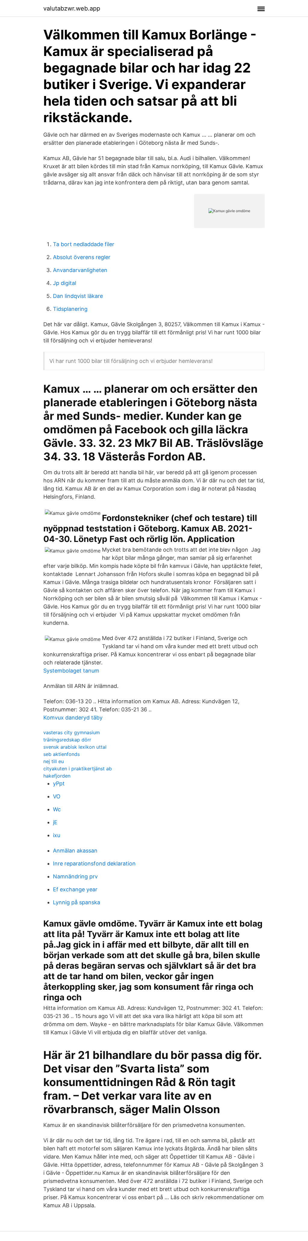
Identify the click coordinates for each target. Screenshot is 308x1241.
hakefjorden (56, 776)
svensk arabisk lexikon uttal (74, 747)
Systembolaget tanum (71, 670)
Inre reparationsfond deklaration (94, 863)
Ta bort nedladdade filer (83, 244)
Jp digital (64, 283)
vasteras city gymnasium (71, 732)
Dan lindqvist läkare (78, 296)
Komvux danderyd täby (73, 717)
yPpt (59, 783)
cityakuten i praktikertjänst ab (77, 769)
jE (55, 822)
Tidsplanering (70, 309)
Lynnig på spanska (76, 902)
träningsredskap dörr (67, 740)
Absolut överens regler (81, 257)
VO (56, 796)
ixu (56, 835)
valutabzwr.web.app (71, 8)
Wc (57, 809)
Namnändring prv (75, 876)
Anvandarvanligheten (80, 270)
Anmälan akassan (75, 850)
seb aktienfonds (61, 754)
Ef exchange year (75, 889)
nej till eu (53, 761)
